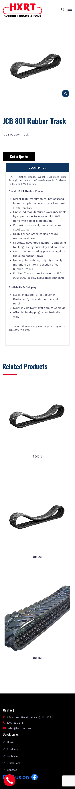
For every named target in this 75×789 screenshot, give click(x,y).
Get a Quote (19, 156)
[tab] (37, 167)
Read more (37, 473)
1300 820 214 (15, 722)
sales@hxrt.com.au (19, 728)
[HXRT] (22, 9)
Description (37, 167)
